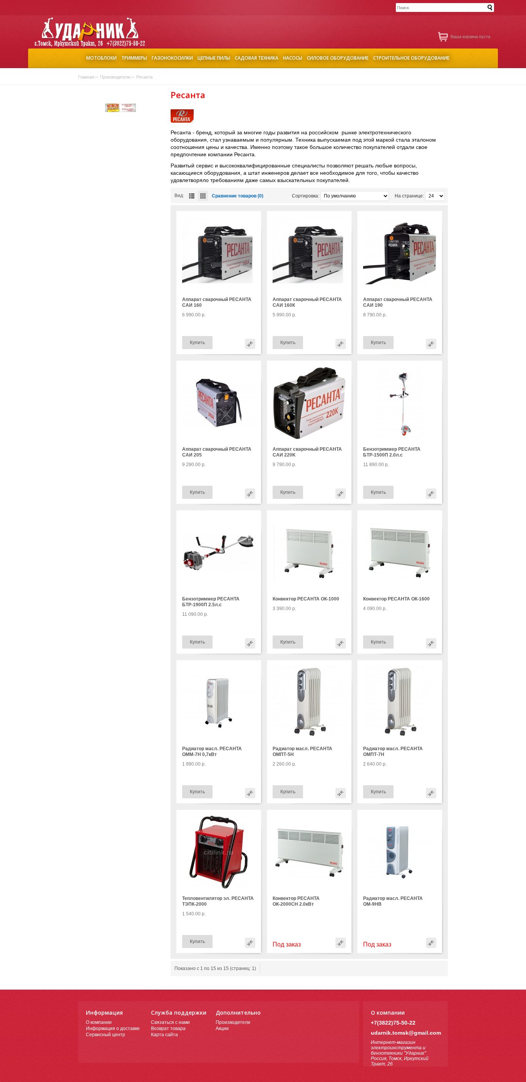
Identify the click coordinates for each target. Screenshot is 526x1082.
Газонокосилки (172, 57)
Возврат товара (168, 1028)
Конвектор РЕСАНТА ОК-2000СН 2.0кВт (296, 901)
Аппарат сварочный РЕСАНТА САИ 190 (397, 302)
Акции (222, 1028)
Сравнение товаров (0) (237, 196)
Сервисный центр (105, 1034)
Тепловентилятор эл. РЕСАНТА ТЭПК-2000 (218, 901)
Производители (115, 77)
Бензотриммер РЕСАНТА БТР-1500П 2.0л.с (391, 452)
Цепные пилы (214, 57)
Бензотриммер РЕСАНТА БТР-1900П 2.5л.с (211, 601)
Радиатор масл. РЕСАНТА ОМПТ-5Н (302, 751)
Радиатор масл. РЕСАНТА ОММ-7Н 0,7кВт (212, 751)
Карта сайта (164, 1034)
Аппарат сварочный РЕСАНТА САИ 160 (216, 302)
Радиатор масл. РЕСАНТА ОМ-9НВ (393, 901)
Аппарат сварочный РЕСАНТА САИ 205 (216, 452)
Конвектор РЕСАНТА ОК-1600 (396, 599)
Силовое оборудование (338, 57)
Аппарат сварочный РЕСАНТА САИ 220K (307, 452)
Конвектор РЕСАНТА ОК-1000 (306, 599)
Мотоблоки (101, 57)
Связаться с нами (170, 1022)
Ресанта (144, 77)
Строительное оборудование (411, 57)
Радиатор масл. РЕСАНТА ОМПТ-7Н (393, 751)
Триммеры (134, 57)
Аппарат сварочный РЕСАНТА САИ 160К (307, 302)
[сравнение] (250, 344)
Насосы (292, 57)
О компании (99, 1022)
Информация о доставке (113, 1028)
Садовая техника (256, 57)
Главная (86, 77)
